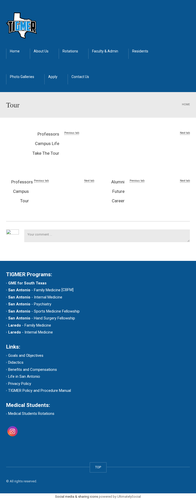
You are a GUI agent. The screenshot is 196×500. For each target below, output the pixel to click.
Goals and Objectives (25, 355)
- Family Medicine (35, 290)
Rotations (70, 51)
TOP (98, 467)
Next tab (185, 133)
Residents (140, 51)
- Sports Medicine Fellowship (44, 311)
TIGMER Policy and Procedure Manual (39, 390)
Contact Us (80, 77)
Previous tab (71, 133)
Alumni (118, 181)
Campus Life (47, 143)
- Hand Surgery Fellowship (41, 318)
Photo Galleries (22, 77)
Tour (24, 200)
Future (118, 191)
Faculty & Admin (105, 51)
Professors (48, 134)
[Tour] (21, 25)
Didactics (15, 362)
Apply (52, 77)
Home (15, 51)
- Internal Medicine (35, 297)
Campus (21, 191)
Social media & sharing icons (77, 496)
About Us (41, 51)
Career (118, 200)
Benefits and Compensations (32, 369)
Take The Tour (45, 153)
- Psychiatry (29, 304)
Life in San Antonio (24, 376)
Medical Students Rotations (31, 413)
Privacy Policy (19, 383)
